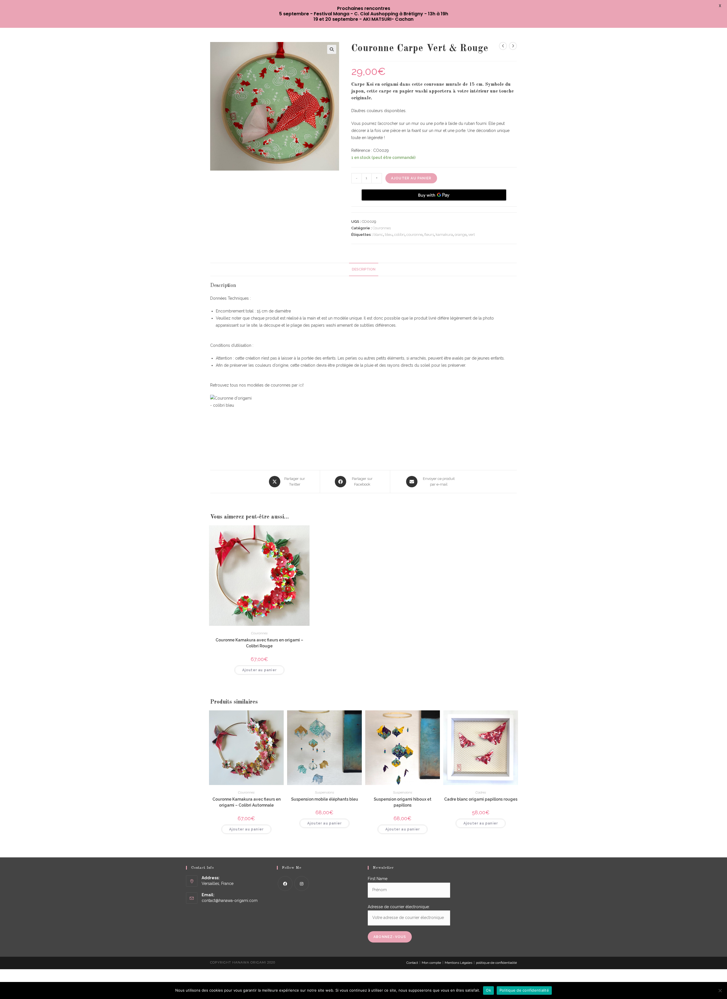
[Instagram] (301, 883)
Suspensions (324, 792)
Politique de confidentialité (524, 990)
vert (471, 234)
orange (461, 234)
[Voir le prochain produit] (513, 46)
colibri (399, 234)
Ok (488, 990)
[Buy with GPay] (434, 195)
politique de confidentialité (496, 963)
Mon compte (431, 963)
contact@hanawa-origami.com (230, 900)
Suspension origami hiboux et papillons (402, 802)
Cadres (480, 792)
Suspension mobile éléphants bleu (324, 799)
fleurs (429, 234)
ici (301, 385)
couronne (414, 234)
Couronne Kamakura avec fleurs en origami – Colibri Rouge (259, 643)
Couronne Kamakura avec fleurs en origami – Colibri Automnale (246, 802)
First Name (377, 878)
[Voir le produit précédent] (503, 46)
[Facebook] (285, 883)
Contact (412, 963)
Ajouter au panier (411, 178)
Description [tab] (363, 269)
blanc (378, 234)
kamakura (444, 234)
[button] (331, 49)
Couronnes (382, 228)
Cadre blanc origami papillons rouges (480, 799)
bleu (388, 234)
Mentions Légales (458, 963)
